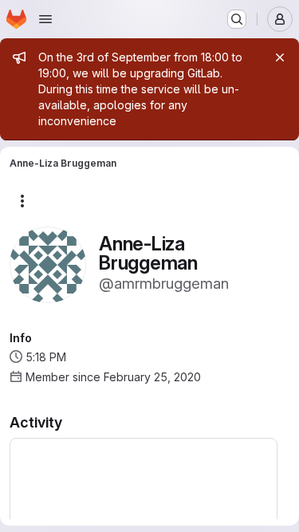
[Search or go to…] (236, 19)
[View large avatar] (48, 263)
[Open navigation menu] (45, 19)
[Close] (279, 57)
